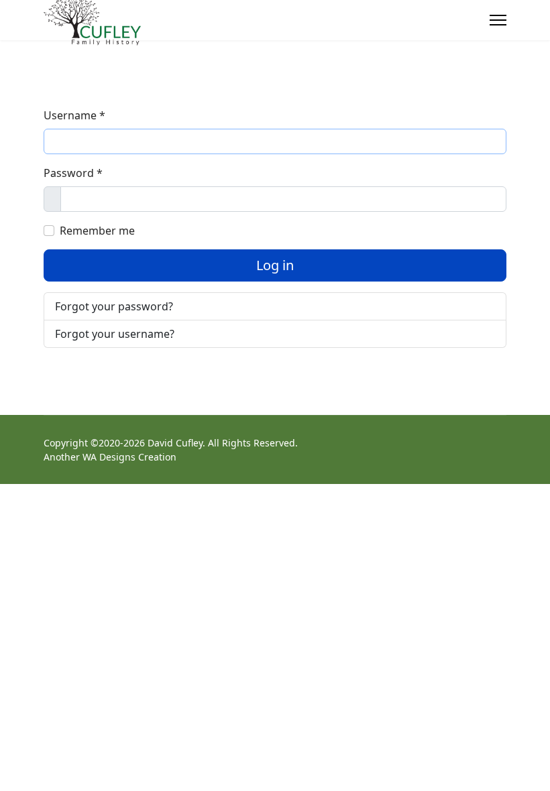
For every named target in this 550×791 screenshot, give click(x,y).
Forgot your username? (114, 333)
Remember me (97, 230)
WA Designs (108, 456)
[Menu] (498, 20)
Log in (275, 265)
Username (74, 115)
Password (73, 173)
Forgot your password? (114, 306)
